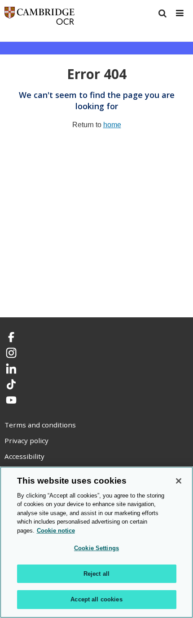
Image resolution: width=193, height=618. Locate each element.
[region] (96, 542)
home (112, 125)
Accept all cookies (96, 599)
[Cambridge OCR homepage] (39, 18)
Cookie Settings (96, 548)
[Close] (179, 481)
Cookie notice (56, 530)
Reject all (96, 573)
